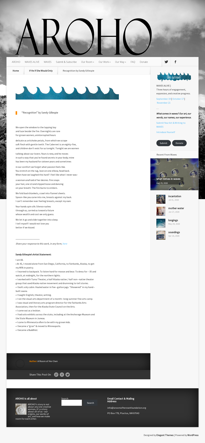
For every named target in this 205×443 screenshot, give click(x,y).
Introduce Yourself (165, 132)
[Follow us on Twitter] (166, 62)
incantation (174, 196)
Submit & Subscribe (66, 62)
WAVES (47, 62)
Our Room (86, 62)
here (64, 243)
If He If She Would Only (41, 70)
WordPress (193, 435)
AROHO (16, 62)
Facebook (62, 374)
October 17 (178, 98)
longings (173, 220)
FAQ (133, 62)
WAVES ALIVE (32, 62)
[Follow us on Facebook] (175, 62)
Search (64, 398)
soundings (174, 232)
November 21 (163, 102)
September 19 (163, 98)
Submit (163, 143)
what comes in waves (168, 178)
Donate (144, 62)
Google (56, 374)
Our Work (104, 62)
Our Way (119, 62)
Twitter (67, 374)
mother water (176, 208)
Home (16, 70)
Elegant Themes (164, 435)
